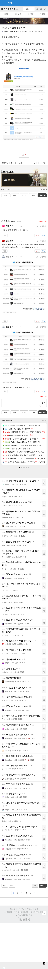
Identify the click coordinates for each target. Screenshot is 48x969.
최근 (4, 885)
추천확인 (5, 163)
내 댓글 (18, 14)
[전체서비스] (45, 3)
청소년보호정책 (37, 912)
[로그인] (40, 3)
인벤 (9, 3)
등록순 (13, 221)
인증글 (42, 14)
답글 (4, 235)
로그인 (12, 909)
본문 (14, 195)
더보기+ (44, 421)
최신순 (19, 221)
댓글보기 (42, 412)
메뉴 (3, 189)
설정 (36, 909)
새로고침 (43, 221)
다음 (33, 195)
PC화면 (21, 909)
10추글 (30, 14)
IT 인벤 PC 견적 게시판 (11, 9)
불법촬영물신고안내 (24, 915)
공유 (35, 163)
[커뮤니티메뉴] (2, 3)
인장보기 (9, 189)
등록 (43, 403)
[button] (19, 467)
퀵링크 (29, 909)
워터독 (6, 32)
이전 (24, 195)
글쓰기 (45, 9)
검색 (35, 885)
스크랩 (42, 163)
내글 (6, 14)
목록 (5, 195)
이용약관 (8, 912)
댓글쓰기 (42, 195)
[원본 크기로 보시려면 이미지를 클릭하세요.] (24, 106)
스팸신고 (20, 163)
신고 (12, 163)
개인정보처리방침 (21, 912)
